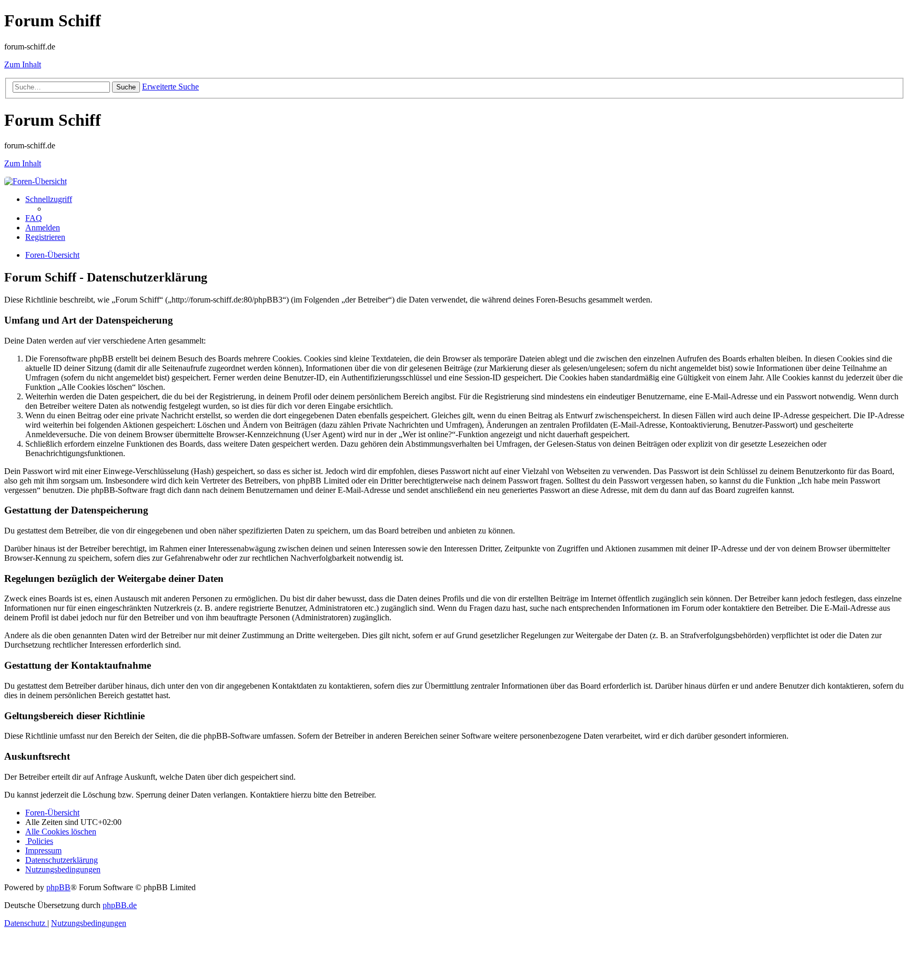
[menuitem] (33, 218)
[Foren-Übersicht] (35, 181)
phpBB (58, 887)
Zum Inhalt (22, 64)
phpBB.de (120, 905)
